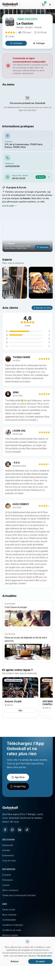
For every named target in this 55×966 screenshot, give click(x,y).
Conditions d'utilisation (12, 925)
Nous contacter (9, 914)
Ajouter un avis (43, 307)
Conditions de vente (11, 930)
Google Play (20, 786)
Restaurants (7, 845)
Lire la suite (8, 206)
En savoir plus (44, 955)
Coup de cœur (9, 860)
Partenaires (7, 880)
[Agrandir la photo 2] (41, 283)
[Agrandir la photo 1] (14, 283)
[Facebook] (5, 830)
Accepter (40, 961)
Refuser (15, 961)
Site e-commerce (10, 890)
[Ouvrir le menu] (50, 4)
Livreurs (6, 885)
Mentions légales (10, 935)
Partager (40, 43)
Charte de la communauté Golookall (18, 895)
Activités (6, 850)
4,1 (24, 32)
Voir (20, 710)
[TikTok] (27, 830)
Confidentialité (9, 920)
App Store (20, 777)
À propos (6, 875)
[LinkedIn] (20, 830)
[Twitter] (12, 830)
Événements (8, 855)
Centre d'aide (8, 909)
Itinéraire (17, 43)
